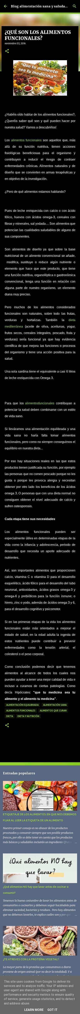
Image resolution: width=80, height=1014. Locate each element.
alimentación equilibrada (22, 705)
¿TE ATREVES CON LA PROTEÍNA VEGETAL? (31, 959)
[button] (7, 51)
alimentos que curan (53, 710)
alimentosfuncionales (39, 403)
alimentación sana (55, 705)
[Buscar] (74, 6)
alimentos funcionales (26, 140)
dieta (9, 716)
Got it (52, 1010)
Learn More (33, 1010)
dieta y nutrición (28, 716)
